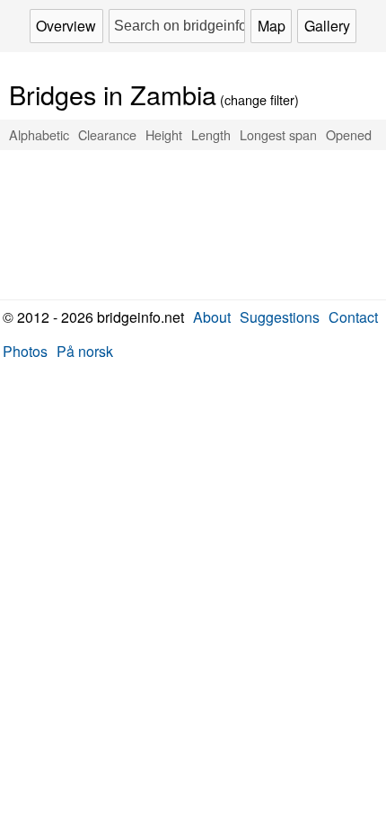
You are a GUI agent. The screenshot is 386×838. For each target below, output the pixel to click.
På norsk (85, 351)
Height (163, 134)
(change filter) (154, 99)
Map (271, 25)
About (212, 317)
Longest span (278, 134)
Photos (25, 351)
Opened (349, 134)
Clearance (107, 134)
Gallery (327, 25)
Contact (353, 317)
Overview (66, 25)
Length (211, 134)
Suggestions (280, 317)
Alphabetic (39, 134)
